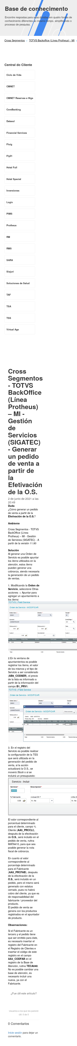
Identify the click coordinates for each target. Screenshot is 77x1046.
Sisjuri (10, 271)
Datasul (10, 121)
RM (8, 237)
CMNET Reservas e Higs (19, 98)
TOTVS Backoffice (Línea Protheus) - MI (51, 40)
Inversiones (12, 190)
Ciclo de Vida (13, 75)
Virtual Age (12, 329)
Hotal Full (11, 167)
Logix (9, 202)
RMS (9, 248)
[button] (24, 999)
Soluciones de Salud (18, 283)
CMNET (10, 86)
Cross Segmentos (14, 40)
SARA (9, 260)
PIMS (9, 213)
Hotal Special (13, 179)
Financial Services (16, 132)
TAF (8, 294)
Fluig (9, 144)
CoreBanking (13, 109)
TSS (8, 318)
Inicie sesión (15, 1032)
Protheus (11, 225)
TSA (8, 306)
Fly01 (9, 156)
